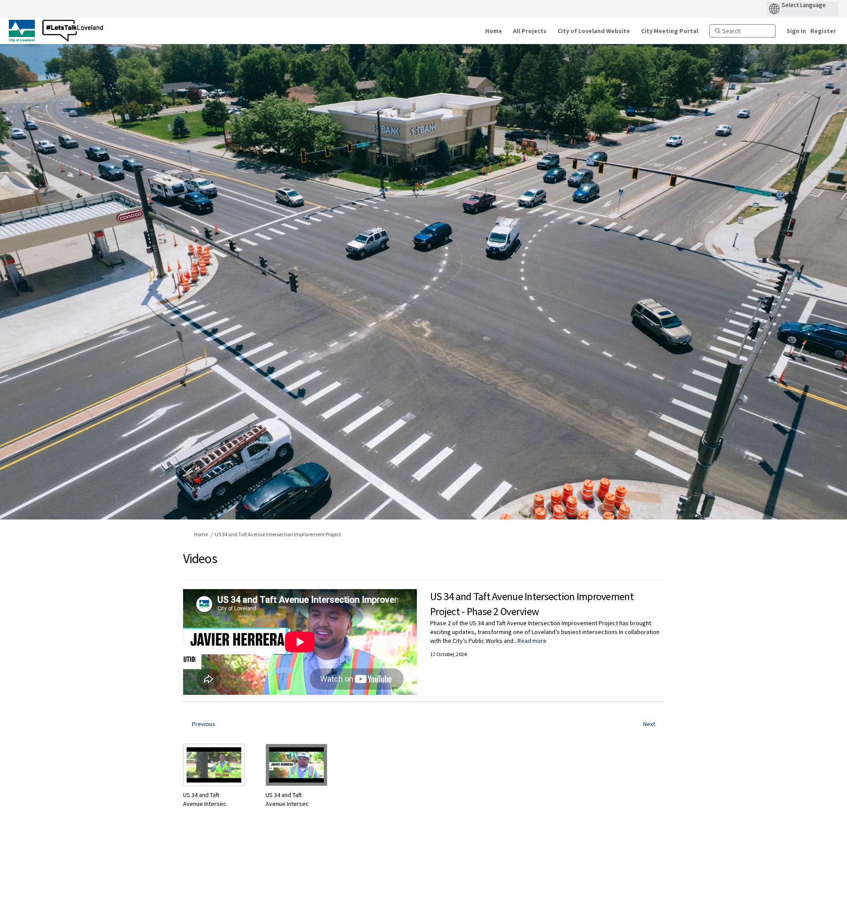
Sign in (796, 31)
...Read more (530, 641)
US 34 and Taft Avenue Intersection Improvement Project (278, 534)
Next (649, 724)
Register (823, 31)
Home (201, 534)
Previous (203, 724)
